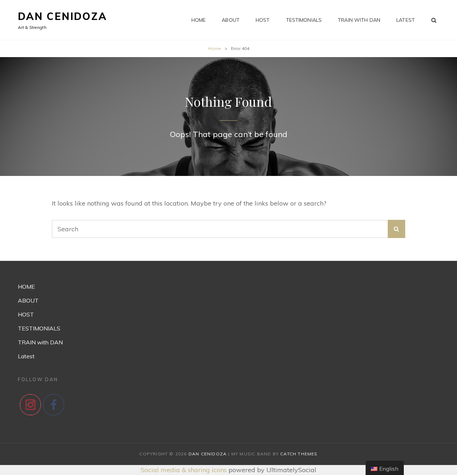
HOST (263, 20)
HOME (198, 20)
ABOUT (231, 20)
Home (214, 48)
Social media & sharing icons (184, 470)
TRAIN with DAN (359, 20)
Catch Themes (298, 453)
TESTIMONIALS (304, 20)
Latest (405, 20)
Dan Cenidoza (62, 16)
